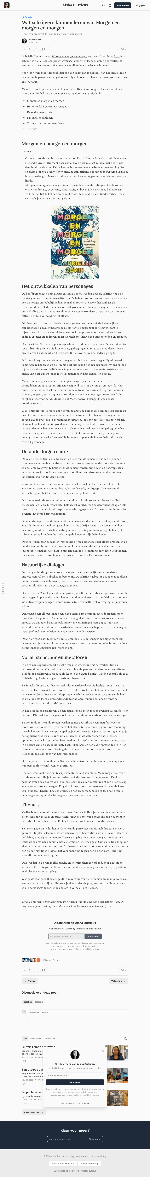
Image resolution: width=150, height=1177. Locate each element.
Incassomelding (98, 1156)
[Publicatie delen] (110, 5)
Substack (58, 1170)
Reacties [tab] (27, 1002)
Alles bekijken (32, 1112)
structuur (83, 665)
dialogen (31, 572)
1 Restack (55, 960)
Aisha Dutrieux (36, 40)
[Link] (17, 143)
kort (117, 56)
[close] (103, 1051)
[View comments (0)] (36, 49)
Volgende (116, 980)
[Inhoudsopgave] (3, 588)
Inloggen (140, 5)
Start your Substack (64, 1163)
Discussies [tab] (50, 1038)
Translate (28, 17)
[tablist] (33, 1002)
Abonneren (122, 5)
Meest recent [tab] (36, 1038)
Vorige (31, 980)
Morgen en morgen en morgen (69, 56)
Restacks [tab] (39, 1002)
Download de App (89, 1163)
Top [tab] (25, 1038)
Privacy (70, 1156)
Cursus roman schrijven (38, 1047)
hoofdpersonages (36, 294)
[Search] (103, 5)
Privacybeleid (82, 1095)
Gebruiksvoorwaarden (94, 1089)
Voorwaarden (82, 1156)
